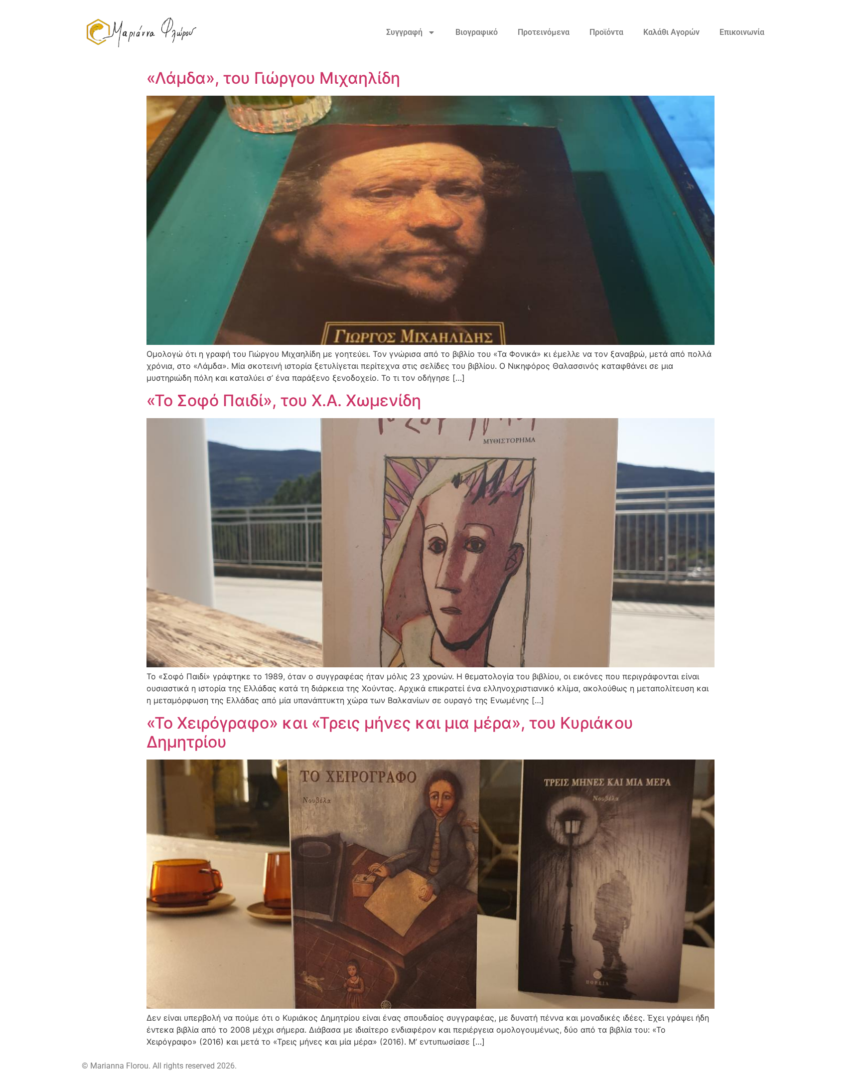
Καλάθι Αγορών (671, 32)
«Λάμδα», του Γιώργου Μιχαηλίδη (273, 78)
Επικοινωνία (741, 32)
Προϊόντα (606, 32)
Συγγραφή (404, 32)
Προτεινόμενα (544, 32)
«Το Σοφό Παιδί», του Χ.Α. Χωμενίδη (283, 400)
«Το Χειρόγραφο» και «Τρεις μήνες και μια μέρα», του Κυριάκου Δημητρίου (389, 732)
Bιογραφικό (476, 32)
